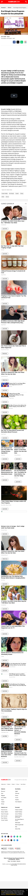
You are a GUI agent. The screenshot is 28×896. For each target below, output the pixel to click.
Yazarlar (17, 799)
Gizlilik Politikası (18, 811)
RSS (16, 826)
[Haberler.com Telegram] (14, 840)
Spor (2, 793)
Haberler (3, 789)
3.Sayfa (2, 801)
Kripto (2, 799)
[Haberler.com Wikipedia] (5, 840)
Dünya (2, 803)
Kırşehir (17, 193)
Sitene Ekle (17, 828)
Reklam (8, 784)
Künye (17, 784)
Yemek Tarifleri (4, 820)
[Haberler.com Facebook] (5, 836)
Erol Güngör (11, 193)
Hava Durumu (4, 809)
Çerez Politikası (18, 813)
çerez (2, 891)
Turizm (16, 797)
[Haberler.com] (6, 779)
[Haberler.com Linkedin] (14, 836)
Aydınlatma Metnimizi (11, 894)
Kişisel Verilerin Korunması (18, 816)
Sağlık (16, 791)
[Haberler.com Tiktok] (11, 840)
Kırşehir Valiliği (4, 193)
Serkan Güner (9, 189)
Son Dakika (3, 797)
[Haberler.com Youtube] (8, 840)
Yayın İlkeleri (23, 784)
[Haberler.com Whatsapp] (17, 836)
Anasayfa (3, 7)
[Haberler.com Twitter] (8, 836)
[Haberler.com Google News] (2, 836)
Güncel (9, 7)
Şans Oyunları (4, 816)
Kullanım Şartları (18, 809)
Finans (16, 795)
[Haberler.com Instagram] (11, 836)
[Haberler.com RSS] (2, 840)
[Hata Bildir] (14, 864)
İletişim (13, 784)
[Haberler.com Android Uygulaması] (11, 848)
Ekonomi (3, 791)
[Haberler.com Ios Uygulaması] (4, 848)
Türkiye (21, 193)
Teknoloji (17, 793)
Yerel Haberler (18, 801)
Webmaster (17, 822)
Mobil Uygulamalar (19, 824)
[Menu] (2, 2)
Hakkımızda (3, 784)
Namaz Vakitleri (4, 811)
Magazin (3, 795)
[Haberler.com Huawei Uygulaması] (18, 848)
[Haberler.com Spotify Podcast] (20, 836)
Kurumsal (17, 807)
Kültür (3, 196)
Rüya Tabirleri (4, 818)
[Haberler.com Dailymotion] (17, 840)
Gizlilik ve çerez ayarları (7, 864)
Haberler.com (4, 807)
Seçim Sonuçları (4, 813)
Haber (9, 861)
